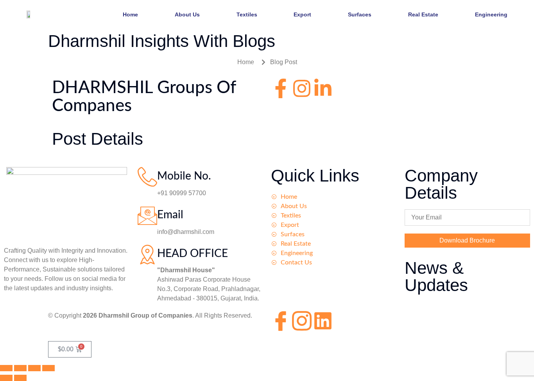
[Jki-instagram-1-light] (302, 321)
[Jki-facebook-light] (280, 321)
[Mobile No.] (147, 177)
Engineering (491, 14)
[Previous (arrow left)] (6, 378)
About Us (187, 14)
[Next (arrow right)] (20, 378)
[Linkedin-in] (323, 88)
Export (302, 14)
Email (170, 214)
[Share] (34, 368)
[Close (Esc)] (48, 368)
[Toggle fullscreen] (20, 368)
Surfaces (359, 14)
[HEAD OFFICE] (147, 254)
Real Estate (423, 14)
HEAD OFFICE (192, 253)
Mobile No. (184, 176)
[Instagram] (302, 88)
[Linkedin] (323, 321)
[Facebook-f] (280, 88)
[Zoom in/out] (6, 368)
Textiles (247, 14)
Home (130, 14)
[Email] (147, 215)
